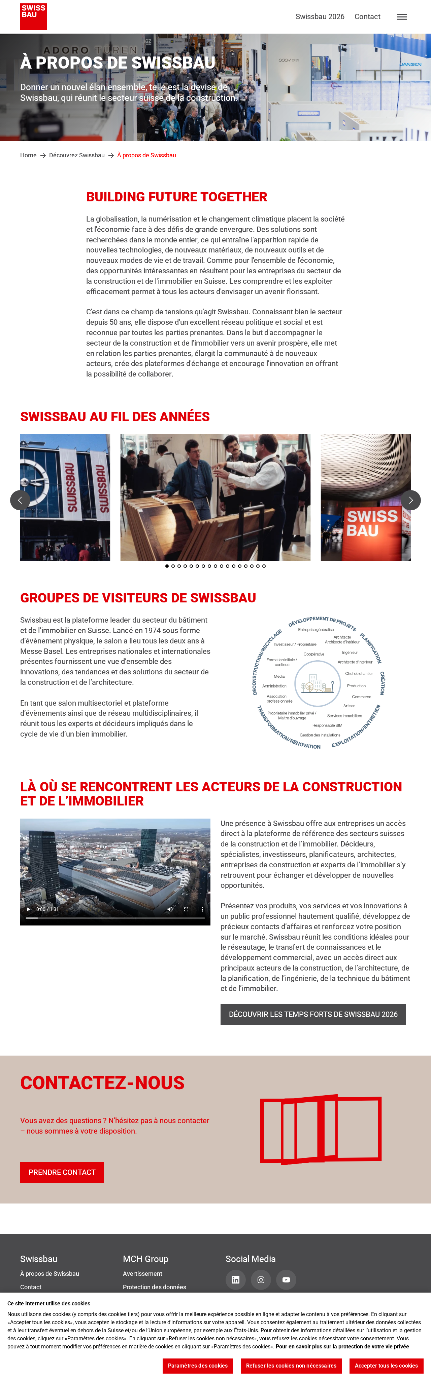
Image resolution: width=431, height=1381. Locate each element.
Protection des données (154, 1287)
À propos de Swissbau (49, 1273)
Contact (367, 16)
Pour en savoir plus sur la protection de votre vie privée (342, 1346)
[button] (20, 500)
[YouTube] (286, 1280)
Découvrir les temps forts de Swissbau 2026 (313, 1014)
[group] (216, 497)
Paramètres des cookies (198, 1366)
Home (28, 155)
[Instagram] (261, 1280)
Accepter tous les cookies (386, 1366)
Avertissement (142, 1273)
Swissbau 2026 (320, 16)
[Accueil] (33, 16)
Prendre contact (62, 1172)
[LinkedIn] (236, 1280)
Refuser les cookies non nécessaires (291, 1366)
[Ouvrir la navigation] (402, 17)
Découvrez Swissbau (77, 155)
